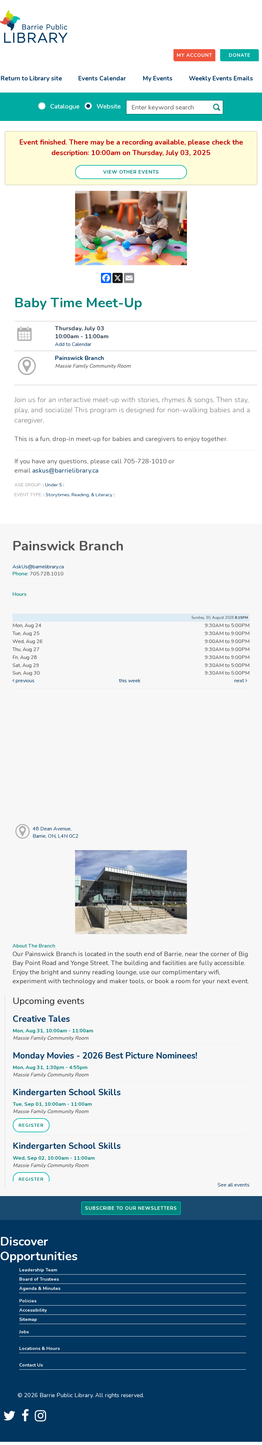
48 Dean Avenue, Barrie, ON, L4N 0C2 (56, 832)
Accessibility (33, 1310)
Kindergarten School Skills (67, 1092)
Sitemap (28, 1319)
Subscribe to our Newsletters (131, 1208)
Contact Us (31, 1365)
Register (31, 1125)
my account (194, 55)
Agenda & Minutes (39, 1288)
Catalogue (65, 106)
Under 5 (53, 485)
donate (239, 55)
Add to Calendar (73, 344)
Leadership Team (38, 1270)
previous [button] (24, 680)
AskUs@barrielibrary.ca (38, 566)
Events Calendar (102, 78)
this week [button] (130, 680)
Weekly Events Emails (221, 78)
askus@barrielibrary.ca (65, 470)
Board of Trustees (39, 1279)
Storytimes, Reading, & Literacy (79, 494)
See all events (234, 1184)
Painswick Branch (79, 358)
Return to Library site (31, 78)
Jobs (24, 1332)
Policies (27, 1301)
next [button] (239, 680)
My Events (158, 78)
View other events (131, 172)
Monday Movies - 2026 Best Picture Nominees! (105, 1055)
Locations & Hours (39, 1348)
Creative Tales (41, 1019)
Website (108, 106)
